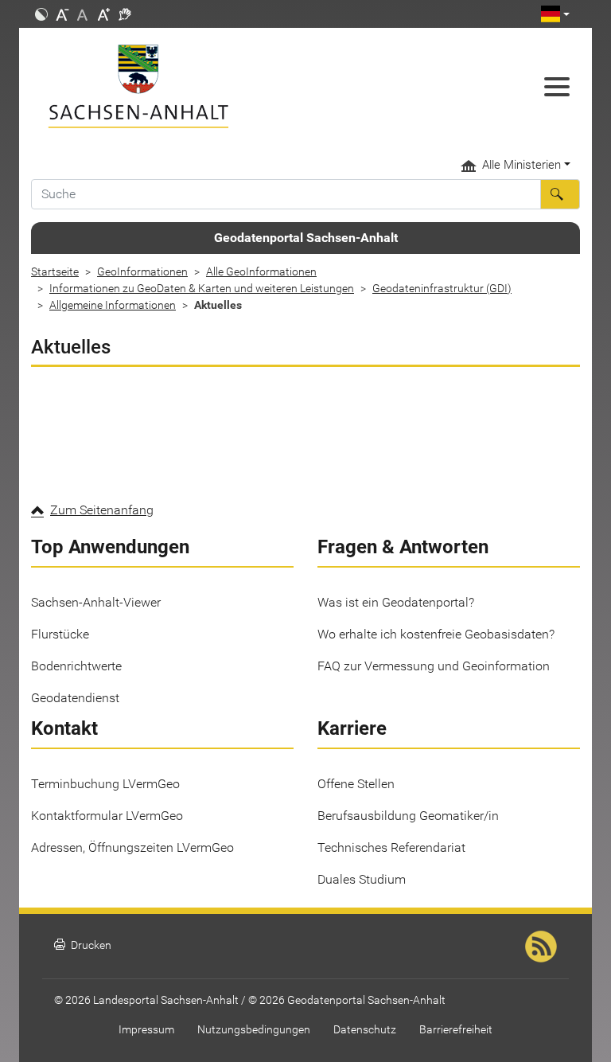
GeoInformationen (142, 271)
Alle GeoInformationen (261, 271)
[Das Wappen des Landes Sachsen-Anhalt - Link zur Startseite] (234, 86)
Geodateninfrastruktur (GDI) (442, 288)
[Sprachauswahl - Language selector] (555, 14)
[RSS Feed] (541, 945)
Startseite (55, 271)
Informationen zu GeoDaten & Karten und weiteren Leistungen (201, 288)
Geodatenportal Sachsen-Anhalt (306, 237)
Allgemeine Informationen (112, 305)
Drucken (82, 945)
